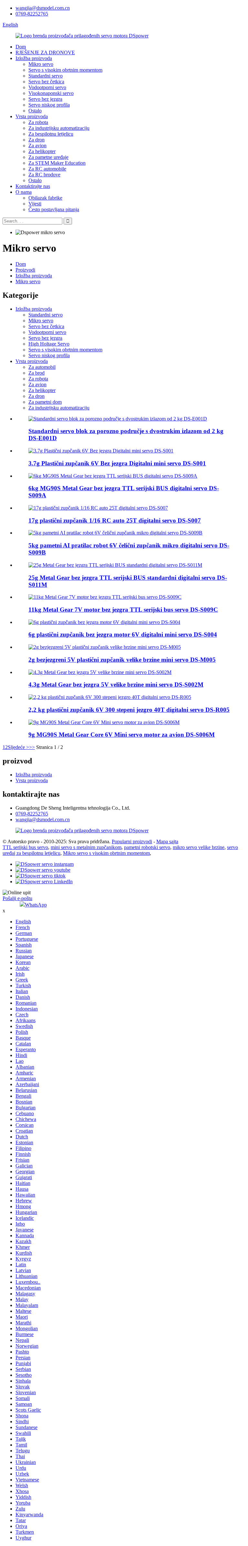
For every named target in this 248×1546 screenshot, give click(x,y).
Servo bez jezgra (45, 99)
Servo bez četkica (46, 81)
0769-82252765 (32, 13)
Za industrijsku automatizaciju (58, 128)
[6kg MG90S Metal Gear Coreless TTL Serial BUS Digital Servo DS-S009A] (112, 476)
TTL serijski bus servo (25, 847)
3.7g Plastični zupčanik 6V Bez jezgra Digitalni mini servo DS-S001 (117, 463)
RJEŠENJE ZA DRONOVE (45, 52)
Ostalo (35, 110)
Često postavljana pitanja (53, 209)
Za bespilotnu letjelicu (50, 134)
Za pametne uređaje (48, 157)
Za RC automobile (47, 168)
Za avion (37, 145)
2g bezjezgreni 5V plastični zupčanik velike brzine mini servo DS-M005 (122, 659)
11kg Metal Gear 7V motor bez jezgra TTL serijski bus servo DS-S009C (123, 609)
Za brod (36, 373)
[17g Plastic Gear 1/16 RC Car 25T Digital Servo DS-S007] (98, 508)
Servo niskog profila (49, 105)
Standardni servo (45, 75)
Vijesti (34, 203)
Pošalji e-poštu (17, 898)
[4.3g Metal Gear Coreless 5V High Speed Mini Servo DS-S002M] (99, 672)
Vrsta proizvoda (32, 116)
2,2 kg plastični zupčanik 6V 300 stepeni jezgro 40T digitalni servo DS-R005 (129, 709)
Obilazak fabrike (45, 198)
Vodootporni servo (47, 87)
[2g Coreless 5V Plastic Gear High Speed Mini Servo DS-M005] (104, 647)
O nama (24, 192)
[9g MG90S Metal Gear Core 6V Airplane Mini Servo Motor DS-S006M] (104, 722)
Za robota (38, 122)
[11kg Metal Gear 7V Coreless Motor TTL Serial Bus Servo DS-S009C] (104, 597)
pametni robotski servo (147, 847)
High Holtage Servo (48, 344)
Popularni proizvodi (132, 841)
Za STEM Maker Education (57, 163)
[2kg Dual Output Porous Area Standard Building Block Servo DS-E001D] (117, 418)
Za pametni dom (45, 402)
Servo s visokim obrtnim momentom (65, 70)
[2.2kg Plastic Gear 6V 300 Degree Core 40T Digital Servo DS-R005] (109, 697)
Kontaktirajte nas (33, 186)
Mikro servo (40, 64)
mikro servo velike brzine (198, 847)
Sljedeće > (18, 747)
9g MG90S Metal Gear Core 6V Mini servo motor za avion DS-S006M (121, 734)
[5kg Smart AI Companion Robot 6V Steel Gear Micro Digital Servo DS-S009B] (115, 532)
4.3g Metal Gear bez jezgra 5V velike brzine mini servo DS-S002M (115, 684)
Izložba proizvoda (34, 58)
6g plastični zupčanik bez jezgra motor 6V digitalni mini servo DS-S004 (122, 634)
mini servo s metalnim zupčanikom (86, 847)
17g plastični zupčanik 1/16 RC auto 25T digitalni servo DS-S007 (114, 520)
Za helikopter (42, 151)
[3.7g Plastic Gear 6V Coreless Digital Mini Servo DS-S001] (100, 450)
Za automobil (42, 367)
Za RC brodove (44, 174)
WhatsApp (36, 905)
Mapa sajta (167, 841)
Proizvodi (25, 270)
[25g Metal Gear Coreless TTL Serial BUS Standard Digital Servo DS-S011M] (115, 565)
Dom (21, 46)
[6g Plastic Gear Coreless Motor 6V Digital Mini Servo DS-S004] (104, 622)
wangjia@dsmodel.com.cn (43, 8)
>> (32, 747)
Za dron (36, 139)
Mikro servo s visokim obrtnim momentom (106, 853)
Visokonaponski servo (51, 93)
